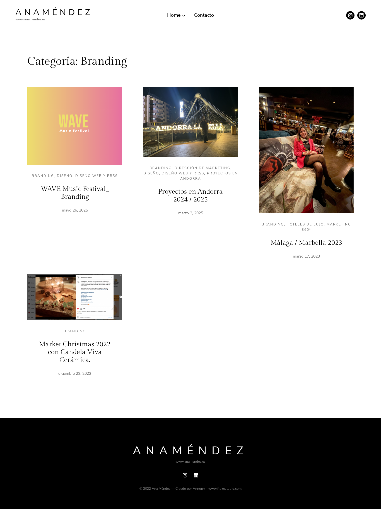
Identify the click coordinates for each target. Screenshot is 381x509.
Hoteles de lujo (305, 224)
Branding (43, 176)
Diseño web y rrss (96, 176)
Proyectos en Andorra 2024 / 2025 (190, 195)
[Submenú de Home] (183, 15)
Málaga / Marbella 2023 (306, 243)
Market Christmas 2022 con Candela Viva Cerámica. (74, 352)
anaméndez (54, 12)
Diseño (65, 176)
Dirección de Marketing (202, 168)
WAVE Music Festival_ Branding (75, 193)
